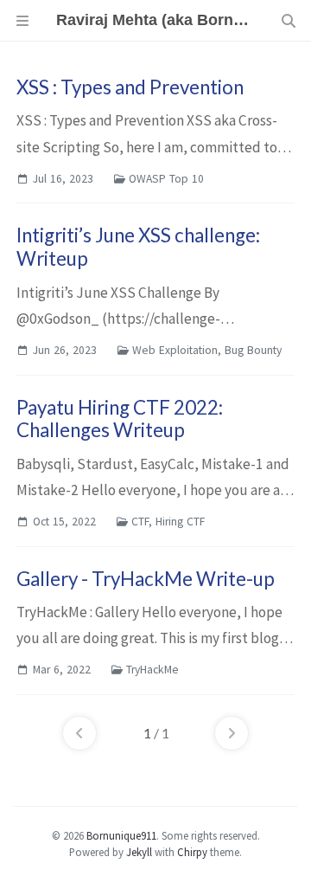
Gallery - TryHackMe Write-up (145, 578)
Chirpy (192, 852)
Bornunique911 (121, 835)
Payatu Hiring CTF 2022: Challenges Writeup (119, 419)
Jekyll (139, 852)
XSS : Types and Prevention (130, 87)
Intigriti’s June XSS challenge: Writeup (138, 246)
